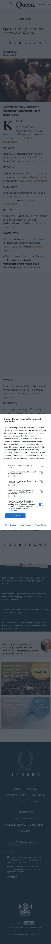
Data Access (25, 525)
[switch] (41, 472)
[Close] (45, 419)
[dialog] (25, 472)
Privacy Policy (40, 525)
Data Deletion (10, 525)
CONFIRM (15, 516)
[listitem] (25, 466)
